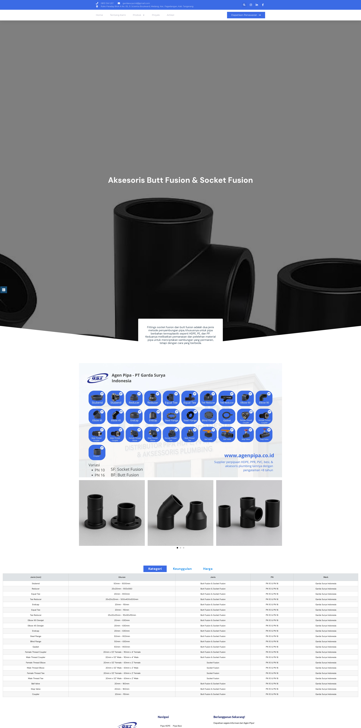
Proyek (156, 15)
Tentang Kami (118, 15)
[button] (244, 5)
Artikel (170, 15)
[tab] (155, 569)
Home (99, 15)
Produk (137, 15)
